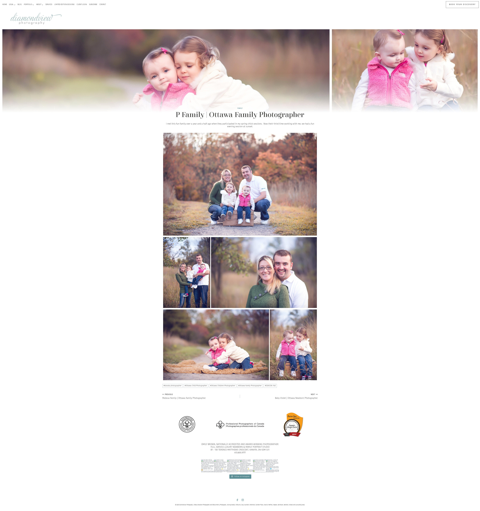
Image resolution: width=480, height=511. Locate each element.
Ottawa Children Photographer (222, 386)
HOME (4, 5)
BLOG (20, 5)
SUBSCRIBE (93, 5)
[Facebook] (237, 500)
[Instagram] (242, 500)
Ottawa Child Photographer (196, 386)
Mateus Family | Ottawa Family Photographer (184, 396)
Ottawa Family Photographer (250, 386)
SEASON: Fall (270, 386)
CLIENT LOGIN (82, 5)
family (240, 108)
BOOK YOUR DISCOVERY (462, 5)
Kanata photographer (173, 386)
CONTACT (102, 5)
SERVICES (48, 5)
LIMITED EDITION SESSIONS (64, 5)
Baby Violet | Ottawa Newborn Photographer (296, 396)
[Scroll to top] (477, 360)
